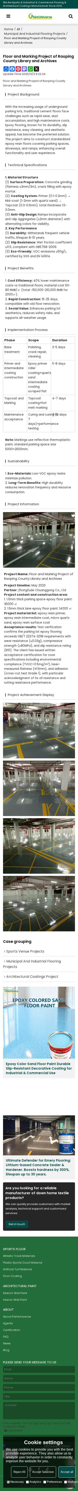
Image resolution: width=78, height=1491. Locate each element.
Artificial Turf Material (17, 1269)
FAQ (5, 1337)
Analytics (35, 1481)
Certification (11, 1330)
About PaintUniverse (17, 1316)
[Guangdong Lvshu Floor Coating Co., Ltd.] (40, 16)
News (7, 1343)
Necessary (17, 1481)
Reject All (19, 1472)
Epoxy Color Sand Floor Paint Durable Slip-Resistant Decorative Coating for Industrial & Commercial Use (39, 1068)
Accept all (67, 1472)
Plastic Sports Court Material (22, 1262)
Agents (8, 1323)
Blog (6, 1350)
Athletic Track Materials (19, 1256)
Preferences (54, 1481)
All (18, 29)
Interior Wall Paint (15, 1300)
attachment (15, 1430)
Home (8, 29)
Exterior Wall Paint (15, 1293)
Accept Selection (43, 1472)
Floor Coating (12, 1276)
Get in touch (16, 1224)
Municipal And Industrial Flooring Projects (34, 34)
